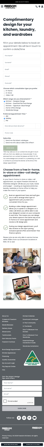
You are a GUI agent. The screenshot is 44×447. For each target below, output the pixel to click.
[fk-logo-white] (7, 428)
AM (7, 116)
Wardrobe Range (12, 110)
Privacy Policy (7, 436)
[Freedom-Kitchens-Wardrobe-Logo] (10, 6)
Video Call (9, 95)
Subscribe (7, 138)
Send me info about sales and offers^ (20, 143)
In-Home (9, 91)
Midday (8, 118)
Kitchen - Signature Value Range (18, 106)
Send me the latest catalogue (17, 140)
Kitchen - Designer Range (15, 101)
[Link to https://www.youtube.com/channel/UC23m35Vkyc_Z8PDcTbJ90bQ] (34, 418)
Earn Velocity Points (22, 2)
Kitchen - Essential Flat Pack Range (19, 103)
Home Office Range (13, 108)
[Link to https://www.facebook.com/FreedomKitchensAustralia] (19, 418)
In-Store (9, 93)
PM (7, 121)
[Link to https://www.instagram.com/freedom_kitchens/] (24, 418)
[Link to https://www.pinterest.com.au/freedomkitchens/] (29, 418)
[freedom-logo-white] (37, 428)
